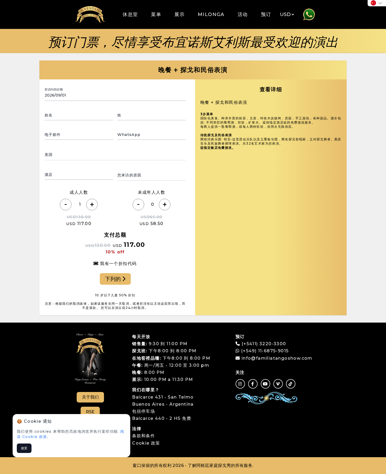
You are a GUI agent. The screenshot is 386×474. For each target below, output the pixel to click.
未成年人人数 (151, 192)
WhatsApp (129, 134)
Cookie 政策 (146, 443)
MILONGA (211, 14)
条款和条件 (143, 435)
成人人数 (79, 192)
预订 (266, 14)
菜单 (156, 14)
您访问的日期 (54, 89)
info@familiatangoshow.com (277, 358)
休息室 (130, 14)
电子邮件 (53, 134)
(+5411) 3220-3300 (264, 343)
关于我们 (90, 397)
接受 (24, 448)
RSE (90, 411)
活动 (243, 14)
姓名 (49, 115)
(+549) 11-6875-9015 (264, 350)
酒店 (49, 174)
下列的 (113, 279)
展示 (179, 14)
